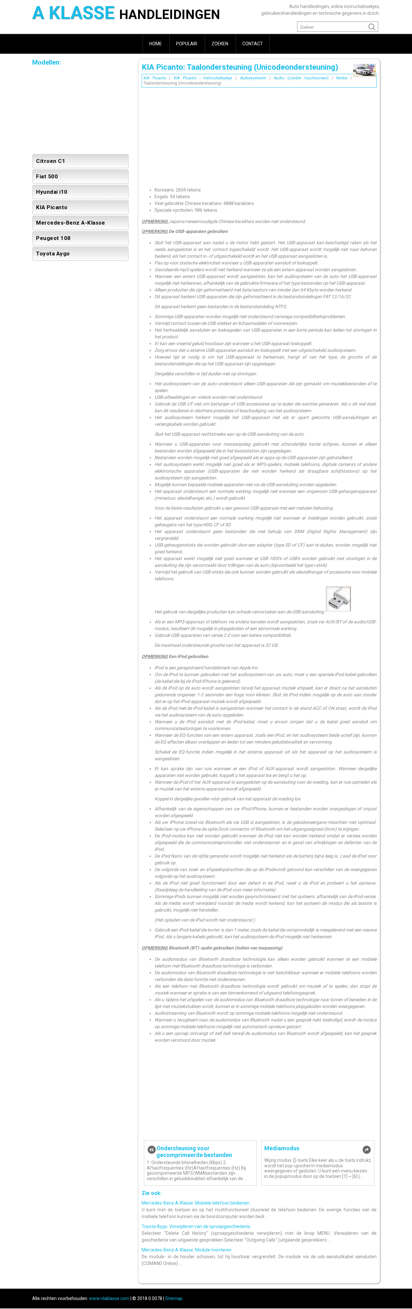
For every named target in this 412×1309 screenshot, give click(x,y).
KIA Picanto (155, 78)
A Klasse (126, 14)
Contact (252, 43)
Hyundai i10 (52, 192)
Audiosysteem (253, 78)
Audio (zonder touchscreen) (301, 78)
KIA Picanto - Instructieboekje (203, 78)
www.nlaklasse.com (109, 1298)
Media (341, 78)
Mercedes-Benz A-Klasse (70, 222)
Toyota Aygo (53, 253)
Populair (186, 43)
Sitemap (174, 1298)
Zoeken (219, 43)
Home (155, 43)
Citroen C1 (50, 161)
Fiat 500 (47, 176)
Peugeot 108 (53, 238)
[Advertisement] (259, 135)
